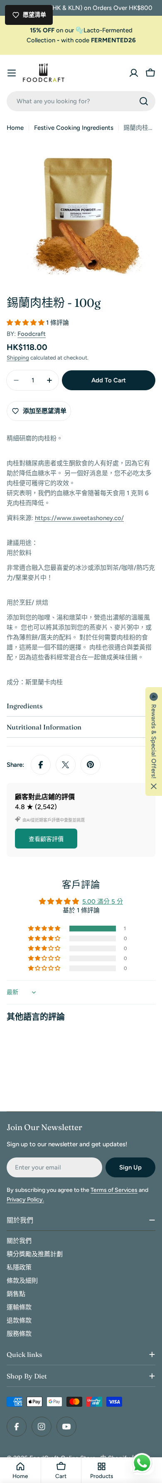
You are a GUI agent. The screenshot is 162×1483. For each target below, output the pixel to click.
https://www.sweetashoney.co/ (79, 518)
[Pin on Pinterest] (91, 765)
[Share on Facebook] (41, 765)
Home (15, 127)
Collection (41, 40)
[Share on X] (66, 765)
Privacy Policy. (25, 1199)
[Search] (144, 101)
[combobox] (81, 101)
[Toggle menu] (12, 73)
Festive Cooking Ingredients (73, 127)
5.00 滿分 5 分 (102, 901)
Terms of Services (114, 1190)
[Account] (134, 73)
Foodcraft (31, 334)
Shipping (18, 357)
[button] (26, 322)
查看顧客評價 (46, 839)
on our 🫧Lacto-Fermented (81, 30)
